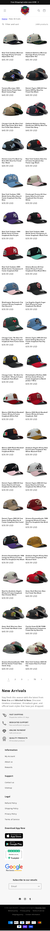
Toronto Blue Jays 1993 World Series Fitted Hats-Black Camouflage (12, 90)
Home (4, 19)
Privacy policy (25, 911)
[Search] (39, 10)
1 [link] (8, 679)
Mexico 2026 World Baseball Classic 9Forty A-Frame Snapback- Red (37, 414)
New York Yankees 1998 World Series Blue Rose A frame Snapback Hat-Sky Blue (11, 197)
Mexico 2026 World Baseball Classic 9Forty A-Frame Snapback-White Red (13, 414)
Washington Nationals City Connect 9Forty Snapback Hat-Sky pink (12, 304)
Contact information (33, 914)
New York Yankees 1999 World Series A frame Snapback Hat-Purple (11, 233)
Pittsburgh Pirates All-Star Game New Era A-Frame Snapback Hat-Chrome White (36, 197)
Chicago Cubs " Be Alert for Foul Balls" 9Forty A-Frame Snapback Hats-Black (12, 377)
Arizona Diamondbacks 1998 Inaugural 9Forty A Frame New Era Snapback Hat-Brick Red (37, 521)
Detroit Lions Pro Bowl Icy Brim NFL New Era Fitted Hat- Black (12, 161)
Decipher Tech (40, 908)
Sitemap (8, 788)
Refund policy (13, 911)
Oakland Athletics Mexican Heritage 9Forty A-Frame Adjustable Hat (36, 54)
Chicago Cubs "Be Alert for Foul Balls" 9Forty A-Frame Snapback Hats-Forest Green (13, 339)
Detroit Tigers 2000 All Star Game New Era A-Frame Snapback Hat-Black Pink (12, 485)
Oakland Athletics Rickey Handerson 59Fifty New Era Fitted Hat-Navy (36, 125)
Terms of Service (12, 819)
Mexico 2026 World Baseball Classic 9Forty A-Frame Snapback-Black (13, 449)
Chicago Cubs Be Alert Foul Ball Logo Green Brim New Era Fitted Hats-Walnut (12, 125)
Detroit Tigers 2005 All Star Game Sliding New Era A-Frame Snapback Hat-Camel (13, 520)
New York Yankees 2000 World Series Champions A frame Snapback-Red (12, 269)
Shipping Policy (11, 808)
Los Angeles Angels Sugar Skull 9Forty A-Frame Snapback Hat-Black (36, 304)
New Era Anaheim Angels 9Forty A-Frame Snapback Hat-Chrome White (12, 593)
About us (9, 762)
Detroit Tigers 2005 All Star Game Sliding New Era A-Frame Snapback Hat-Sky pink (36, 340)
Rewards (8, 767)
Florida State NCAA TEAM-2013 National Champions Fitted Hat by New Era (36, 628)
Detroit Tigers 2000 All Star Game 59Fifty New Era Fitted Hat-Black (36, 90)
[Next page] (41, 679)
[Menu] (5, 10)
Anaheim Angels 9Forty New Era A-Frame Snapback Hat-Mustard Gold (37, 557)
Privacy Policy (11, 814)
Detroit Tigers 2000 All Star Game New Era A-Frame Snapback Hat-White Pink (36, 485)
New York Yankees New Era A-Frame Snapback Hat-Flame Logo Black (36, 161)
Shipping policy (17, 914)
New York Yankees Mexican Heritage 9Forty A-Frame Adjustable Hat (12, 54)
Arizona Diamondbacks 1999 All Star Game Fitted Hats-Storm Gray (13, 664)
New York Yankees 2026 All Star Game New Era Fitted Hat (36, 664)
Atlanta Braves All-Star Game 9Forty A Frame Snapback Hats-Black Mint (36, 269)
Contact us (9, 782)
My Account (10, 756)
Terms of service (38, 911)
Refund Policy (11, 803)
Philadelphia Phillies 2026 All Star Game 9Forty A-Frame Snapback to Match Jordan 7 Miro (36, 377)
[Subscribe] (38, 886)
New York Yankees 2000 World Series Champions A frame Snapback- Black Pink (37, 233)
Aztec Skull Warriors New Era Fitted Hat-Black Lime (12, 627)
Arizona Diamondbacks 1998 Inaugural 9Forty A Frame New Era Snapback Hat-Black (13, 557)
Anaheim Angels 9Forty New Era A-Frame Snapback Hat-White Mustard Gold (37, 449)
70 (35, 679)
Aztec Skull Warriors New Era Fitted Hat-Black (35, 592)
